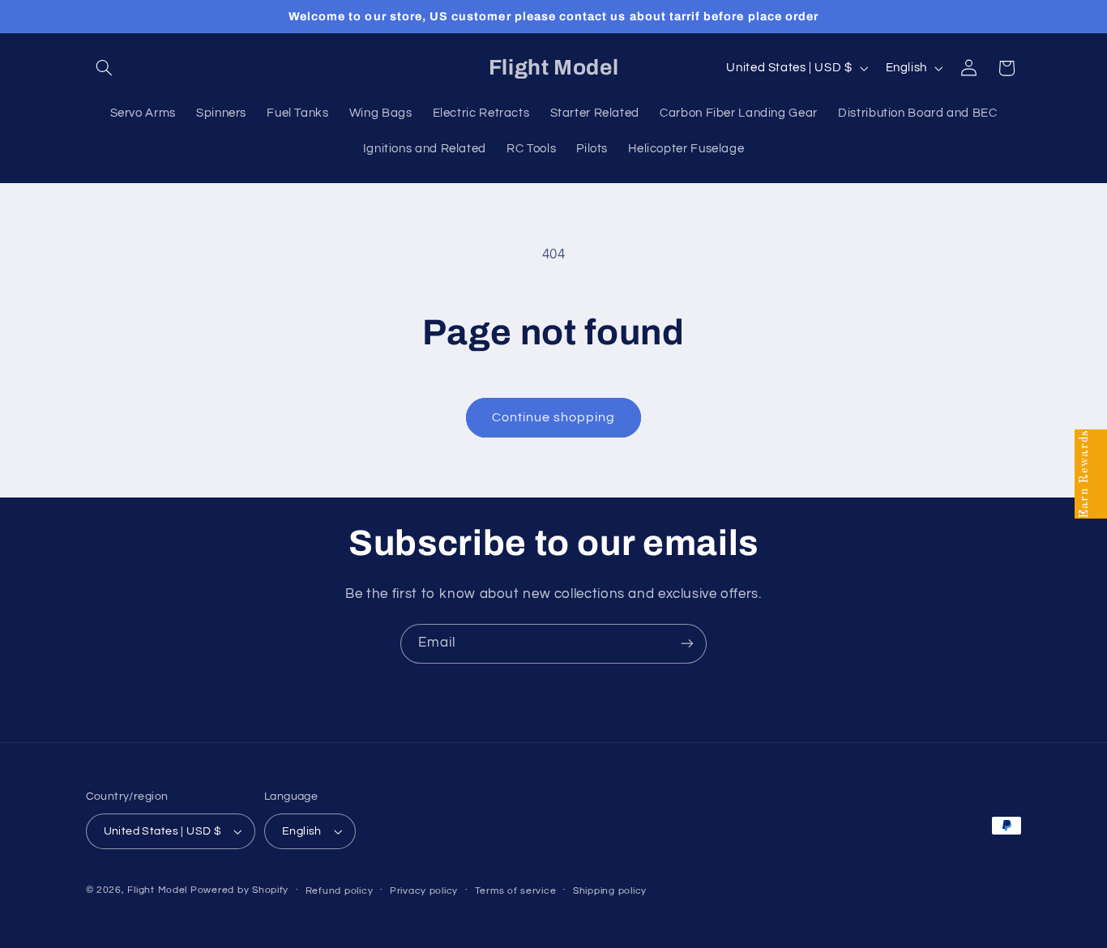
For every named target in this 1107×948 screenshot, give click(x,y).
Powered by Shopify (239, 890)
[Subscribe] (687, 644)
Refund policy (340, 890)
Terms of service (516, 890)
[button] (104, 68)
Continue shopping (554, 417)
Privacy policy (424, 890)
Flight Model (157, 890)
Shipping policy (610, 890)
